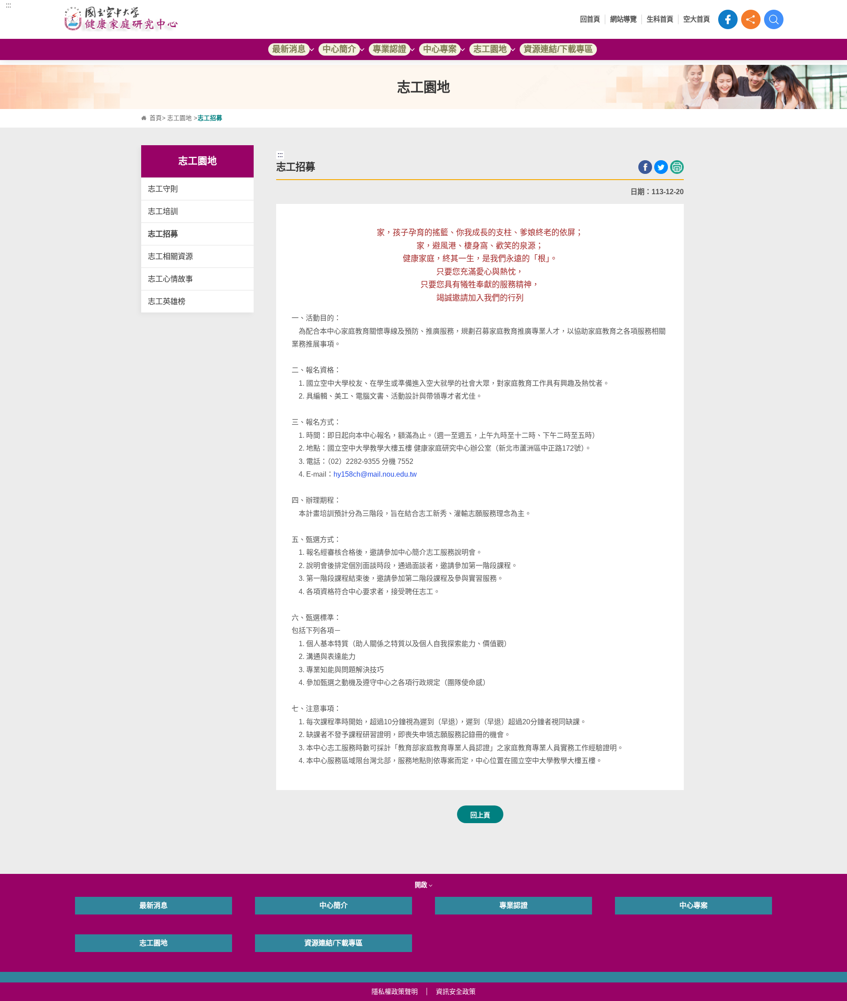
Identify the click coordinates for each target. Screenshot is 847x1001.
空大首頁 (696, 19)
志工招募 (163, 234)
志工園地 (490, 49)
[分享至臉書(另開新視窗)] (645, 167)
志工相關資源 (170, 256)
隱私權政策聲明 (394, 991)
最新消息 (289, 49)
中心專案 (440, 49)
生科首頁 (660, 19)
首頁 (156, 118)
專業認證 (389, 49)
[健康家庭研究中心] (154, 19)
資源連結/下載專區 (558, 49)
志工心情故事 (170, 279)
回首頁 (590, 19)
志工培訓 (163, 211)
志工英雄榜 (166, 301)
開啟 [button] (422, 884)
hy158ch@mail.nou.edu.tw (375, 474)
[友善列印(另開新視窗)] (677, 167)
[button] (751, 19)
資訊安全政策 (456, 991)
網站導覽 (623, 19)
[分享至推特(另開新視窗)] (661, 167)
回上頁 (480, 815)
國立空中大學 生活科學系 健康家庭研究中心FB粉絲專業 (728, 19)
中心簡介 (339, 49)
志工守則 (163, 188)
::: (8, 5)
